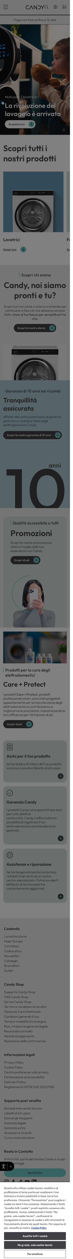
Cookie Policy (39, 1227)
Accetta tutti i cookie (35, 1236)
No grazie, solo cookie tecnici (35, 1245)
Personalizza (35, 1254)
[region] (35, 1220)
